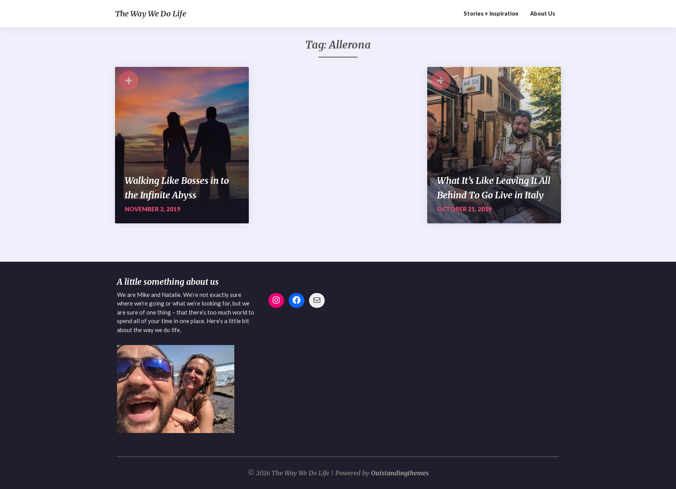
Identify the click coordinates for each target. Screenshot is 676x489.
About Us (542, 13)
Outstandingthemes (400, 473)
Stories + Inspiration (491, 13)
